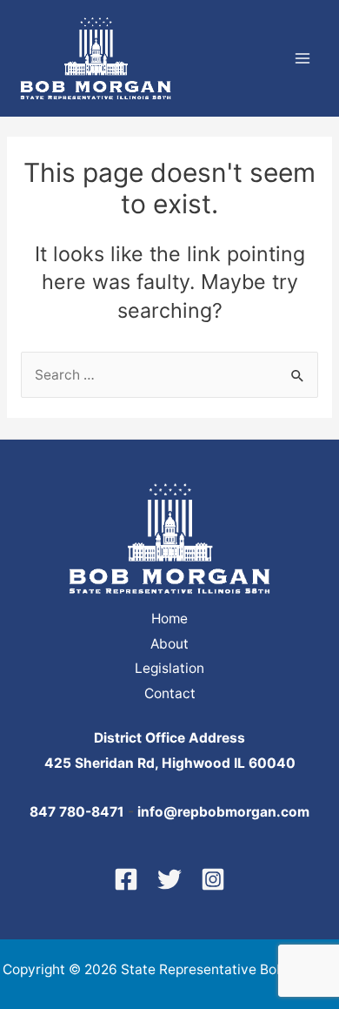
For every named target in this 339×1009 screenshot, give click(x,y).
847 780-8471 (77, 812)
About (169, 644)
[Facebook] (126, 879)
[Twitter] (169, 879)
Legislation (169, 668)
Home (169, 618)
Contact (170, 693)
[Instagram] (213, 879)
